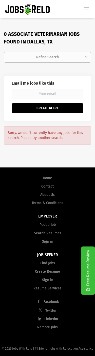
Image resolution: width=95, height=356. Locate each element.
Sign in (47, 241)
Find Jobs (47, 263)
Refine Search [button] (47, 57)
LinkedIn (51, 319)
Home (47, 178)
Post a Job (48, 225)
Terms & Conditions (47, 203)
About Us (47, 195)
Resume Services (47, 288)
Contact (47, 186)
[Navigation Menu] (86, 9)
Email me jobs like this (33, 83)
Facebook (51, 302)
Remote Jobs (47, 327)
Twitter (51, 310)
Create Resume (47, 271)
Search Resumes (47, 233)
